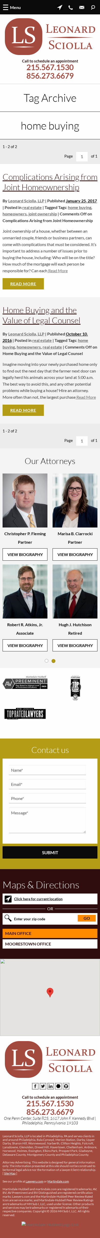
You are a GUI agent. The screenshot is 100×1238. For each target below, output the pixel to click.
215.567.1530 (50, 67)
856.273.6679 (50, 75)
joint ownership (42, 213)
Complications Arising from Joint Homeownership (50, 182)
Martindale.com (58, 1181)
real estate (32, 207)
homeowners (15, 213)
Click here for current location (38, 899)
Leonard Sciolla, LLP (26, 200)
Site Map (10, 1173)
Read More (57, 270)
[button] (50, 992)
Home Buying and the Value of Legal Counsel (42, 315)
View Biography (25, 554)
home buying (79, 207)
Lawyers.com (34, 1181)
